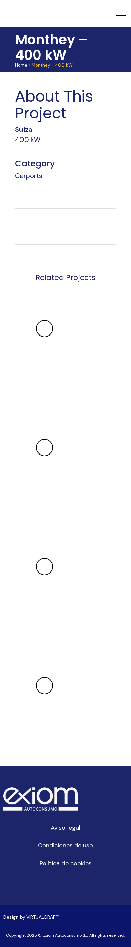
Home (21, 65)
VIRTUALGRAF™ (43, 917)
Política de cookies (66, 863)
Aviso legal (65, 828)
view (44, 328)
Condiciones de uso (65, 845)
